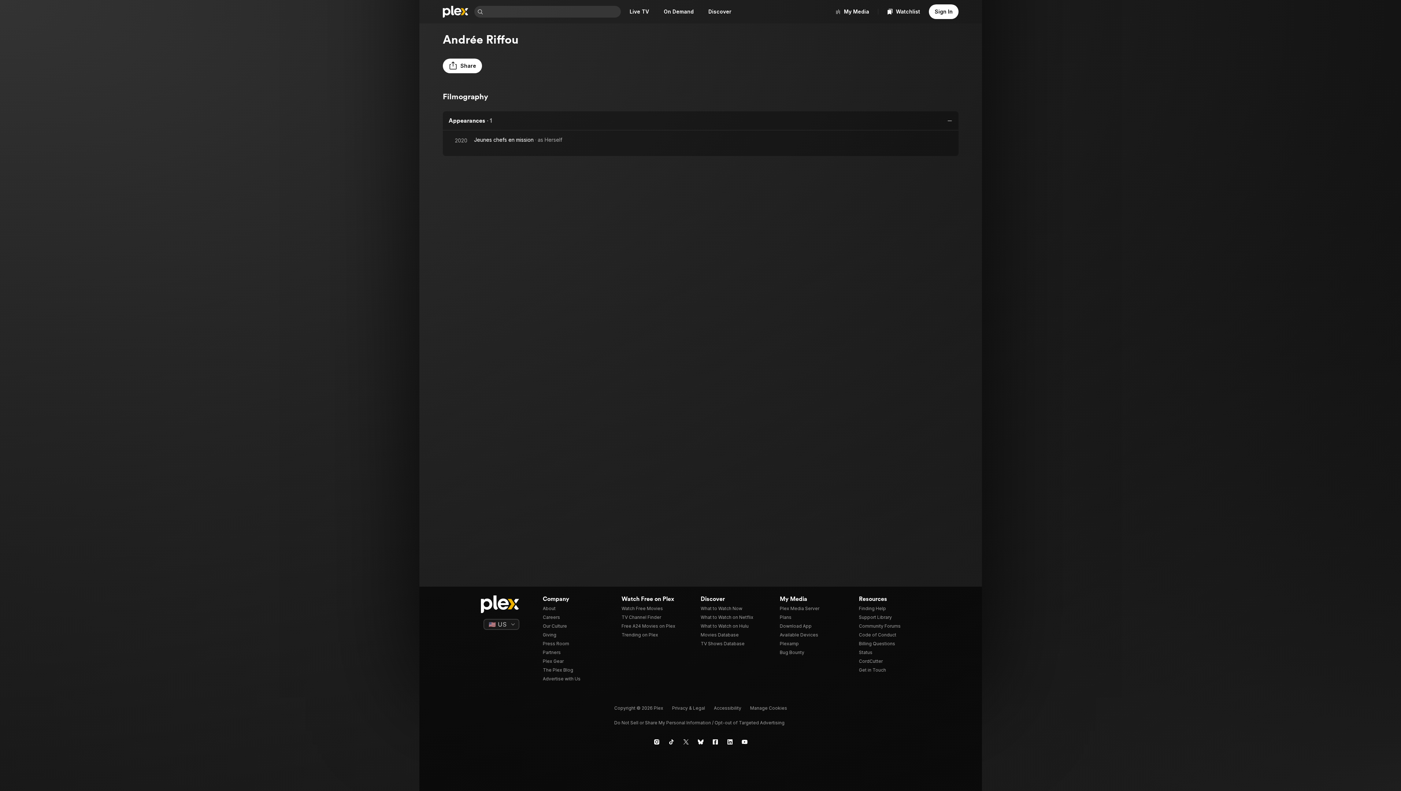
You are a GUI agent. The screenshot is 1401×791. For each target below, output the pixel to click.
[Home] (455, 11)
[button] (462, 66)
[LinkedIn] (730, 742)
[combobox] (553, 12)
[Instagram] (656, 742)
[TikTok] (671, 742)
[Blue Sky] (700, 742)
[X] (686, 742)
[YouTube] (744, 742)
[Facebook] (715, 742)
